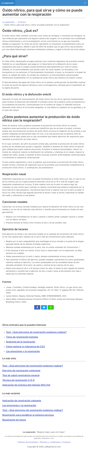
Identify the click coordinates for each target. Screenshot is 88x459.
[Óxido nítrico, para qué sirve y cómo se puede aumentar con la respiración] (37, 307)
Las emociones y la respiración (23, 351)
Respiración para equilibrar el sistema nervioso (28, 415)
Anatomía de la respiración (20, 341)
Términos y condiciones (50, 442)
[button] (85, 3)
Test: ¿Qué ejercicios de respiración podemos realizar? (36, 332)
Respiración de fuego (14, 419)
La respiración (7, 3)
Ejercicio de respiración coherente (21, 370)
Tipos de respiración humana (22, 337)
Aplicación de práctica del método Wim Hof (26, 385)
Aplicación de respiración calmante (21, 400)
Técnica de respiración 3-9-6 (18, 380)
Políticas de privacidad (27, 442)
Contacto (66, 442)
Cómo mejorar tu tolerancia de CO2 (25, 346)
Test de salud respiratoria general (20, 375)
